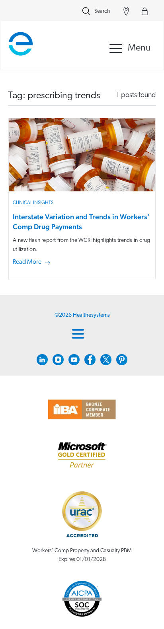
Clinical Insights (33, 203)
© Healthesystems (82, 315)
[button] (33, 262)
